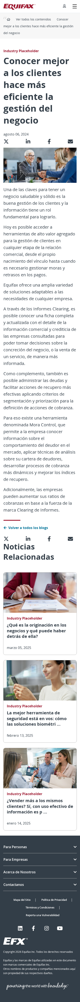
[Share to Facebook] (50, 141)
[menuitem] (64, 6)
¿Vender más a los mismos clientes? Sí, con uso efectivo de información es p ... (40, 806)
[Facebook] (33, 928)
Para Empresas (15, 859)
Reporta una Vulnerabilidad (42, 915)
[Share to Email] (72, 141)
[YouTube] (60, 928)
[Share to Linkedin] (30, 141)
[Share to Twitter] (7, 141)
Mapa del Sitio (22, 900)
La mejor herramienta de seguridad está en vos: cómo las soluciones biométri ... (37, 718)
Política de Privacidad (54, 900)
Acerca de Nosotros (19, 872)
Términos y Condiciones (40, 907)
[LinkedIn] (20, 928)
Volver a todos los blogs (28, 527)
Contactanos (13, 884)
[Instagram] (46, 928)
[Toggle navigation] (74, 6)
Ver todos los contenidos (33, 19)
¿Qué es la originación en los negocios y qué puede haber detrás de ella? (36, 630)
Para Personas (15, 847)
